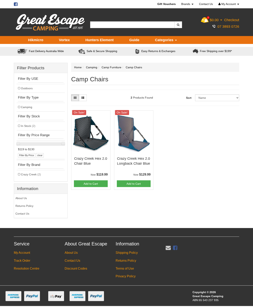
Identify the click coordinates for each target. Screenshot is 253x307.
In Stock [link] (28, 125)
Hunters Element (99, 40)
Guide (134, 40)
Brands (186, 4)
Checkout (231, 20)
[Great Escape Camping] (50, 22)
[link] (175, 248)
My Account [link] (22, 252)
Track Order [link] (22, 260)
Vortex (64, 40)
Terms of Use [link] (125, 268)
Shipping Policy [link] (127, 252)
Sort (189, 97)
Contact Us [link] (22, 213)
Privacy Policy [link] (126, 276)
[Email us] (168, 248)
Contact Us (206, 4)
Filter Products (30, 68)
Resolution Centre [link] (26, 268)
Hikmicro (35, 40)
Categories (164, 40)
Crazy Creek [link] (31, 174)
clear (39, 155)
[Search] (178, 24)
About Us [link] (21, 198)
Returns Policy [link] (24, 205)
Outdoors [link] (27, 88)
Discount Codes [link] (76, 268)
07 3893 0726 (227, 27)
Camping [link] (26, 107)
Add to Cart (91, 183)
